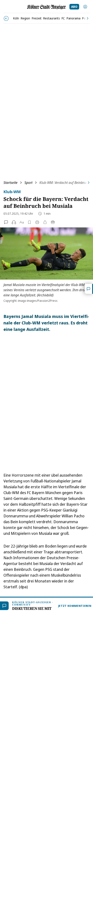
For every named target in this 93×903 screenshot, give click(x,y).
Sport (28, 182)
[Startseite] (46, 7)
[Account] (85, 7)
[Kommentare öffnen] (89, 289)
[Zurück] (6, 18)
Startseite (10, 182)
